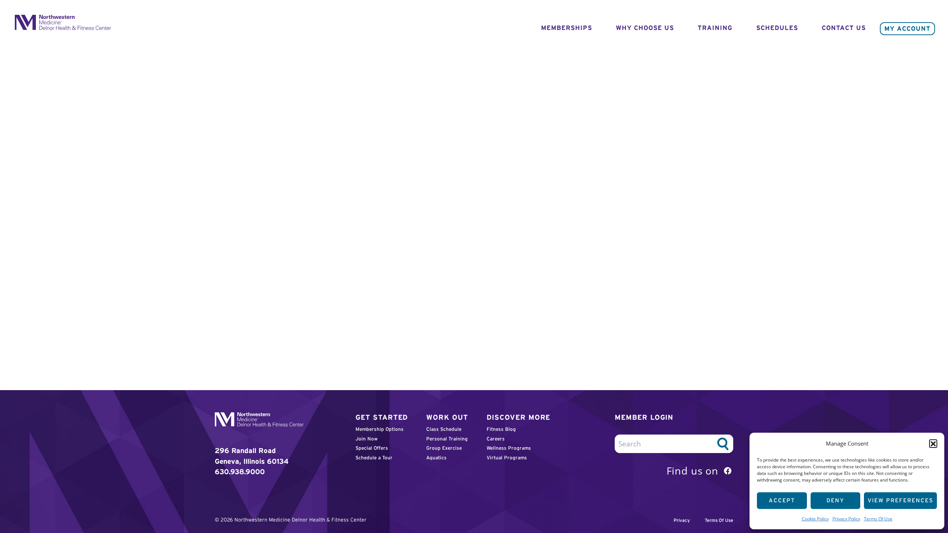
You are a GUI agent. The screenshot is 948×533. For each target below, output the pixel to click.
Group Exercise (444, 448)
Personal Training (447, 439)
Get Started (382, 417)
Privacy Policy (846, 519)
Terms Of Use (878, 519)
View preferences (900, 500)
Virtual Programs (507, 457)
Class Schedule (443, 429)
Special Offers (372, 448)
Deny (835, 500)
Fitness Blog (501, 429)
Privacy (682, 520)
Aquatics (436, 457)
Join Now (367, 439)
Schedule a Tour (374, 457)
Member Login (644, 417)
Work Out (447, 417)
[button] (933, 443)
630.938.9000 (240, 472)
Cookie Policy (815, 519)
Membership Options (380, 429)
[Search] (723, 444)
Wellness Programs (509, 448)
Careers (496, 439)
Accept (782, 500)
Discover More (518, 417)
